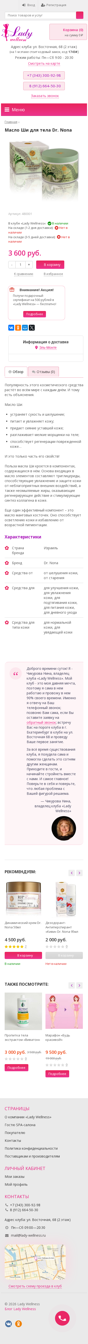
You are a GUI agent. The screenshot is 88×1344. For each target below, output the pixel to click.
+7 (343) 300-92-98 (44, 75)
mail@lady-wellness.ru (28, 1235)
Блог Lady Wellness (20, 1309)
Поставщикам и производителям (32, 1156)
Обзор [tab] (18, 371)
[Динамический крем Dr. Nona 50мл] (23, 899)
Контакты (13, 1140)
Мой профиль (16, 1184)
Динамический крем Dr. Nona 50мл (23, 925)
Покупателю (15, 1132)
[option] (23, 924)
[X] (32, 328)
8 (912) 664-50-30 (45, 85)
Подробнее (34, 314)
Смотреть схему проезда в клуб (35, 1286)
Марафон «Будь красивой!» (57, 1037)
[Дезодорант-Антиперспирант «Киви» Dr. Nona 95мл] (64, 899)
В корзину (52, 264)
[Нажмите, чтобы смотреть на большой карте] (35, 1261)
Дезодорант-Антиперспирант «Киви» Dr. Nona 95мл (61, 927)
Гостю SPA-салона (20, 1124)
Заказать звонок (45, 95)
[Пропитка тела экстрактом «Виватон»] (23, 1011)
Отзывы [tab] (46, 371)
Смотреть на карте (44, 63)
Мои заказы (14, 1176)
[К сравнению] (32, 963)
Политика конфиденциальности (31, 1148)
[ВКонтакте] (11, 328)
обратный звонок (41, 722)
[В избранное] (39, 963)
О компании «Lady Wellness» (28, 1117)
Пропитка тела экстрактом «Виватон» (22, 1037)
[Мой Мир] (25, 328)
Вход (31, 5)
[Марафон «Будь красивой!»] (64, 1011)
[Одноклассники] (18, 328)
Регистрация (56, 5)
